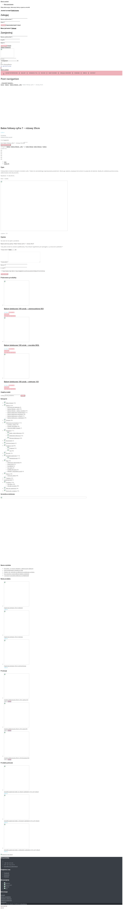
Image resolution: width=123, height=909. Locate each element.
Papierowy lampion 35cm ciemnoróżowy (15, 666)
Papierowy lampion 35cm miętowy (13, 637)
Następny (10, 83)
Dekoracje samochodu (13, 462)
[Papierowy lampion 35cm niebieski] (16, 606)
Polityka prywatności (6, 900)
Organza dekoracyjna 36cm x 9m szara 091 (16, 729)
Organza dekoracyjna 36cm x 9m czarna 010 (16, 700)
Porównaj (3, 135)
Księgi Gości (10, 464)
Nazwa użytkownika (6, 19)
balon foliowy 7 (38, 147)
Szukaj (23, 395)
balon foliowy (29, 147)
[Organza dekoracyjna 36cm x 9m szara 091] (16, 727)
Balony (23, 73)
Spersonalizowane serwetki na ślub (13, 570)
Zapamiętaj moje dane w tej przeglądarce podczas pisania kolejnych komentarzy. (23, 271)
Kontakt (92, 73)
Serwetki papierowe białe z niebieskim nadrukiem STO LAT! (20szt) (22, 850)
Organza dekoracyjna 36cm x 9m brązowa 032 (16, 758)
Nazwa (3, 265)
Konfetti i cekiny (11, 424)
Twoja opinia (4, 262)
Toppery (8, 478)
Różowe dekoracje (14, 438)
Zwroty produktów (6, 897)
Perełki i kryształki (12, 426)
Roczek (43, 73)
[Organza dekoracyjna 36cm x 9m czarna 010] (16, 698)
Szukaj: (2, 395)
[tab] (63, 162)
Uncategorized (8, 480)
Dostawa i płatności (6, 898)
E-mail (3, 268)
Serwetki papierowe (12, 73)
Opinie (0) (6, 164)
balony (45, 147)
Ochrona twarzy (10, 443)
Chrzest (8, 420)
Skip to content (5, 1)
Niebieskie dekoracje (15, 435)
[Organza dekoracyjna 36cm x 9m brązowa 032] (16, 756)
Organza (11, 448)
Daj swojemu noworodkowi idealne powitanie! (16, 574)
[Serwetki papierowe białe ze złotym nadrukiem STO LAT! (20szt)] (16, 790)
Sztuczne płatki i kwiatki (13, 428)
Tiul (10, 451)
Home (2, 85)
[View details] (16, 305)
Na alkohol (10, 466)
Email (2, 40)
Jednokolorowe (13, 458)
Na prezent (9, 440)
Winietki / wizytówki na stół (14, 471)
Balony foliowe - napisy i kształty (16, 411)
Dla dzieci (10, 484)
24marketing (23, 904)
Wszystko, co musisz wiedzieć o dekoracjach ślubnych (18, 568)
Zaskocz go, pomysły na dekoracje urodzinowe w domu (19, 572)
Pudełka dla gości (12, 469)
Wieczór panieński (11, 488)
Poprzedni (4, 83)
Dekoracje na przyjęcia (12, 423)
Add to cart (11, 312)
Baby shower (53, 73)
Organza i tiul (33, 73)
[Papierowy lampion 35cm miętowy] (16, 635)
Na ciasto (10, 468)
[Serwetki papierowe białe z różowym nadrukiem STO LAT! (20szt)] (16, 819)
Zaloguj (13, 28)
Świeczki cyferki (11, 475)
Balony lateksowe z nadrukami (15, 418)
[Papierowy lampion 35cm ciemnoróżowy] (16, 664)
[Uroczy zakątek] (7, 57)
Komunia (77, 73)
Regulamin (3, 902)
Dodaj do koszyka (5, 145)
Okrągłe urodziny (65, 73)
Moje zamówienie (8, 4)
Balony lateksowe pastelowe (15, 414)
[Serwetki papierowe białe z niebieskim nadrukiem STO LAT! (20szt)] (16, 848)
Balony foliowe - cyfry (16, 85)
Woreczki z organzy (11, 491)
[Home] (2, 72)
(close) (19, 25)
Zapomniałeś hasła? (11, 25)
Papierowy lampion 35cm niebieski (13, 608)
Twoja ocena (4, 249)
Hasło (2, 22)
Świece (85, 73)
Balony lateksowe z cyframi (14, 416)
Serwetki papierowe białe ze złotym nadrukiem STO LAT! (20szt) (21, 792)
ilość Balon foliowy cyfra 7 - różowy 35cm (12, 143)
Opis (5, 162)
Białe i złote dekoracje (15, 433)
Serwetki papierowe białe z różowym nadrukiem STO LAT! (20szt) (21, 821)
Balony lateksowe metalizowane (16, 412)
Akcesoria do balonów (13, 407)
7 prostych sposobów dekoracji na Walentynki (16, 575)
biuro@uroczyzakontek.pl (11, 866)
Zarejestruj (8, 47)
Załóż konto (15, 10)
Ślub (7, 461)
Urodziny (8, 482)
